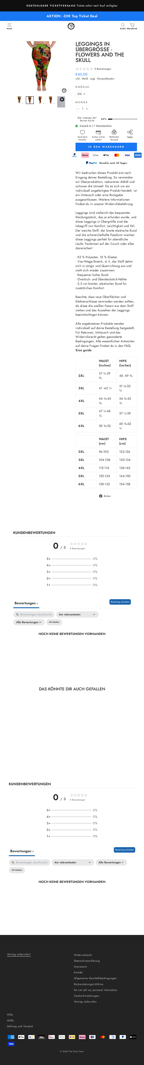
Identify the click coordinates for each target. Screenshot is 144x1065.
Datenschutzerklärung (87, 961)
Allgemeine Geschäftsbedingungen (95, 978)
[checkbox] (54, 622)
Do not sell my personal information (95, 990)
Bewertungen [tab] (26, 603)
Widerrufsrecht (83, 955)
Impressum (80, 967)
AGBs (10, 1020)
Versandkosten (105, 79)
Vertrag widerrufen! (19, 954)
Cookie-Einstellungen (86, 996)
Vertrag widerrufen (85, 1002)
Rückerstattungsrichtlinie (88, 984)
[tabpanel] (72, 641)
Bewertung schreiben (120, 601)
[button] (72, 559)
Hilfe (10, 1015)
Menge (82, 102)
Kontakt (78, 972)
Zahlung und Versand (20, 1026)
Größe (83, 87)
